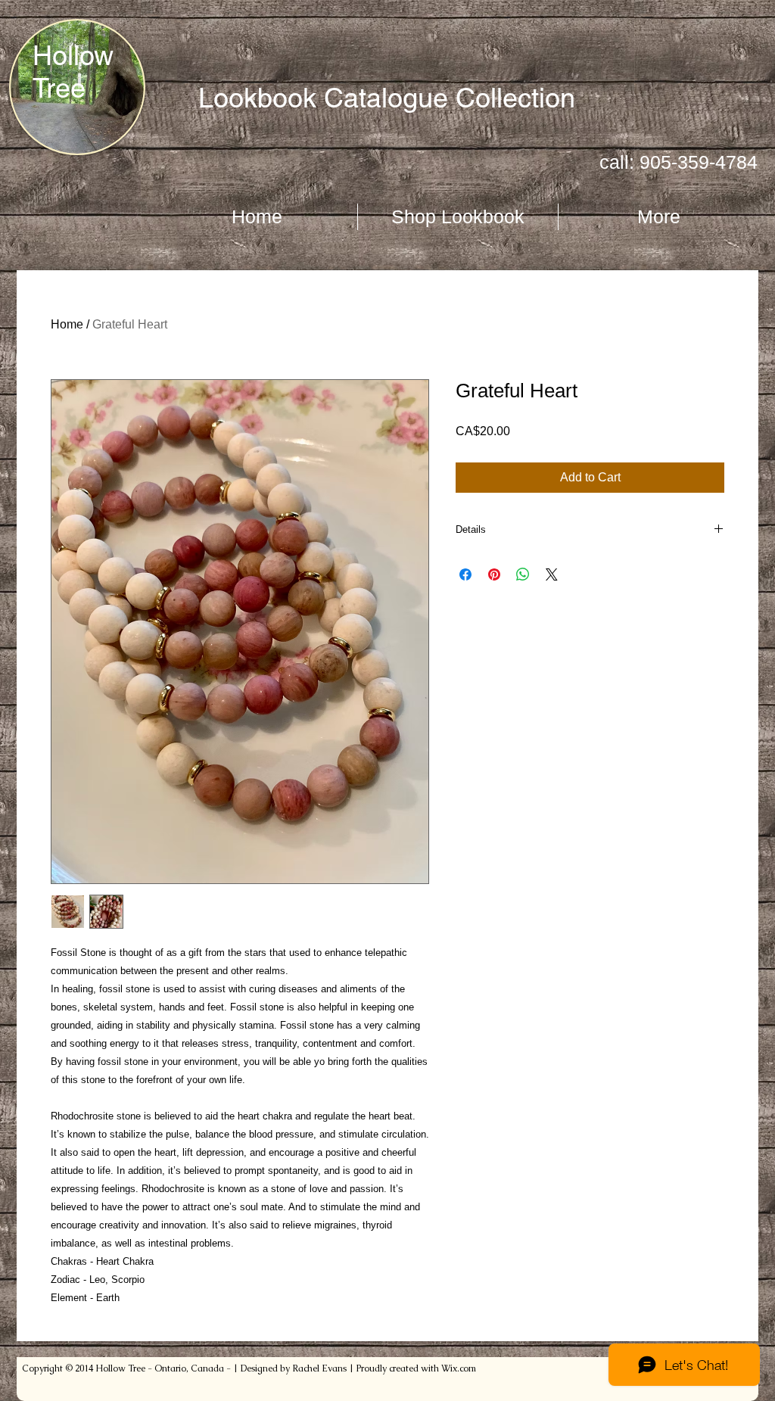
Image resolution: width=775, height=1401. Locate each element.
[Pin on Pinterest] (494, 574)
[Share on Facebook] (465, 574)
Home (67, 324)
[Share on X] (552, 574)
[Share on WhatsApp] (523, 574)
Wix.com (458, 1368)
